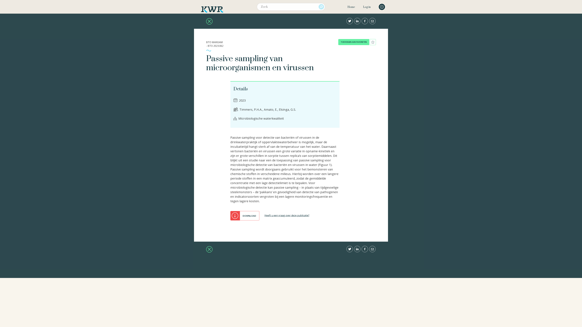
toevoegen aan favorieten (354, 42)
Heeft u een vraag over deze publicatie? (286, 215)
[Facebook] (365, 21)
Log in (367, 7)
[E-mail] (372, 21)
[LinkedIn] (357, 21)
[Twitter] (349, 21)
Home (351, 7)
